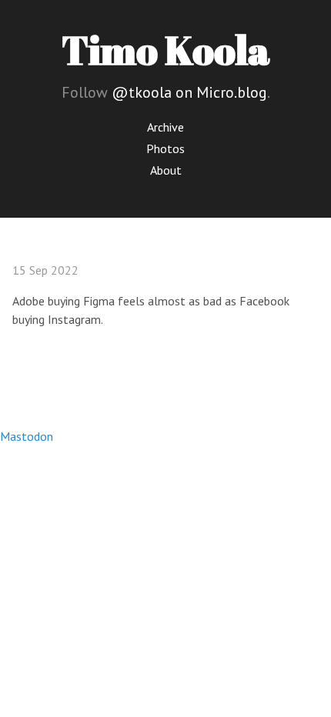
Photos (165, 148)
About (166, 170)
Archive (165, 127)
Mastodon (26, 436)
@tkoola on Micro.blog (189, 92)
